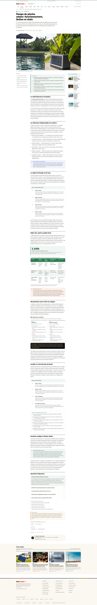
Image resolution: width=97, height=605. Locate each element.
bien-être (24, 599)
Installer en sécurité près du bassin (22, 85)
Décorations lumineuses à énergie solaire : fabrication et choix (76, 87)
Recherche (71, 588)
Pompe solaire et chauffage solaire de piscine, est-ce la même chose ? (43, 494)
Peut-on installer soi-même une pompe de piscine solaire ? (41, 497)
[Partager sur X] (37, 532)
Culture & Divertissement (60, 592)
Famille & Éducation (59, 588)
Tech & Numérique (59, 583)
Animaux (57, 590)
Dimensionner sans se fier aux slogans (21, 83)
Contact (71, 592)
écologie (51, 599)
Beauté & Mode (45, 588)
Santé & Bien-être (46, 590)
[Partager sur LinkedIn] (40, 532)
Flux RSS (25, 588)
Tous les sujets (72, 586)
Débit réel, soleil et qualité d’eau (22, 81)
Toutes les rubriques (73, 585)
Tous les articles (72, 583)
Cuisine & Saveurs (46, 586)
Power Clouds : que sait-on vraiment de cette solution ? (76, 105)
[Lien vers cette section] (29, 96)
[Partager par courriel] (42, 532)
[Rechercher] (80, 4)
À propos (71, 590)
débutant (42, 599)
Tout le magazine (77, 6)
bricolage (18, 599)
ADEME (32, 524)
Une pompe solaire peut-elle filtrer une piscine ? (39, 476)
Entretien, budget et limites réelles (22, 87)
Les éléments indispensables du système (22, 78)
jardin (46, 599)
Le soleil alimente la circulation (21, 75)
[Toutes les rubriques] (77, 4)
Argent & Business (59, 585)
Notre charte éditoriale (19, 588)
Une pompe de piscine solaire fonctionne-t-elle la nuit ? (41, 491)
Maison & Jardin (21, 9)
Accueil (17, 9)
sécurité (37, 599)
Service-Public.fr (38, 524)
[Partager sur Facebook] (35, 532)
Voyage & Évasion (59, 586)
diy (28, 599)
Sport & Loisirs (45, 592)
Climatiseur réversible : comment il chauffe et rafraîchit (76, 96)
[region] (48, 271)
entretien (32, 599)
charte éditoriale (55, 537)
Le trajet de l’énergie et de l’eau (22, 79)
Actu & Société (45, 583)
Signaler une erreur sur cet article (41, 539)
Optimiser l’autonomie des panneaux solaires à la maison (77, 79)
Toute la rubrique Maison (75, 548)
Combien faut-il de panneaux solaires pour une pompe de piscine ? (43, 487)
